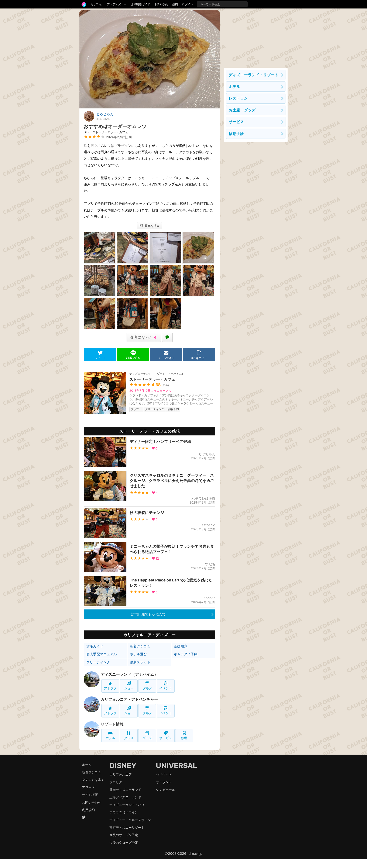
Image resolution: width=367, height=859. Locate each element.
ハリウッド (164, 774)
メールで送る (166, 358)
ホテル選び (138, 654)
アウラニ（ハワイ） (123, 812)
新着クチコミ (140, 646)
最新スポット (140, 662)
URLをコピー (199, 358)
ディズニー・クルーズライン (130, 820)
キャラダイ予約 (186, 654)
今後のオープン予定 (123, 835)
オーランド (164, 782)
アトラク (110, 688)
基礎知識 (180, 646)
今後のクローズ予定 (123, 843)
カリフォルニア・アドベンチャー (129, 699)
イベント (165, 688)
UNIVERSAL (176, 765)
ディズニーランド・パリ (126, 805)
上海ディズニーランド (125, 797)
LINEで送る (133, 357)
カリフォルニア (120, 774)
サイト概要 (90, 795)
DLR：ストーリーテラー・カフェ (106, 132)
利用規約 (88, 810)
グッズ (147, 738)
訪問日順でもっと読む (148, 614)
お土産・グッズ (242, 110)
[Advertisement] (256, 36)
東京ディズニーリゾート (126, 827)
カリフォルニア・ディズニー (108, 4)
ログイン (187, 4)
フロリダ (115, 782)
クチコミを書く (93, 780)
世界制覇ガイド (140, 4)
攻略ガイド (94, 646)
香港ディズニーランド (125, 790)
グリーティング (98, 662)
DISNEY (123, 765)
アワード (88, 787)
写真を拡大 (152, 225)
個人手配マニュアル (101, 654)
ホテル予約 (161, 4)
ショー (129, 688)
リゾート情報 (112, 724)
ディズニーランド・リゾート (253, 75)
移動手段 (236, 133)
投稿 (175, 4)
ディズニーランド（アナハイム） (129, 674)
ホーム (87, 765)
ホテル (110, 738)
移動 (184, 738)
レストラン (238, 98)
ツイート (100, 358)
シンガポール (165, 790)
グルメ (147, 688)
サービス (165, 738)
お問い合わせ (91, 802)
